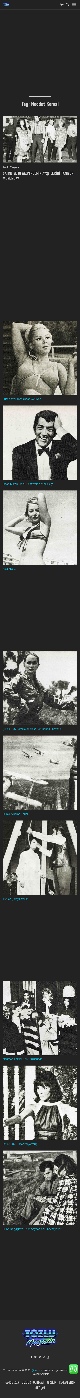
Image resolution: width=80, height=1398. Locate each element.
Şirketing (37, 1370)
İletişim (40, 1388)
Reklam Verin (67, 1382)
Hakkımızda (12, 1382)
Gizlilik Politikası (33, 1382)
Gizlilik (51, 1382)
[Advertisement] (40, 49)
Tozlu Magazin (11, 167)
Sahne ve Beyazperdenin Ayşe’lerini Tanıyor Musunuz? (38, 176)
